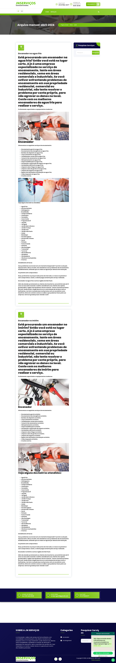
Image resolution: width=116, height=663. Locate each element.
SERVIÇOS (53, 12)
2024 (71, 25)
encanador (66, 637)
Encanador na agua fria (30, 53)
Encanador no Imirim (28, 320)
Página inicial (64, 25)
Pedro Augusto (95, 660)
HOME (47, 12)
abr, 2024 (21, 47)
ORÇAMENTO (91, 4)
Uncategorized (67, 640)
